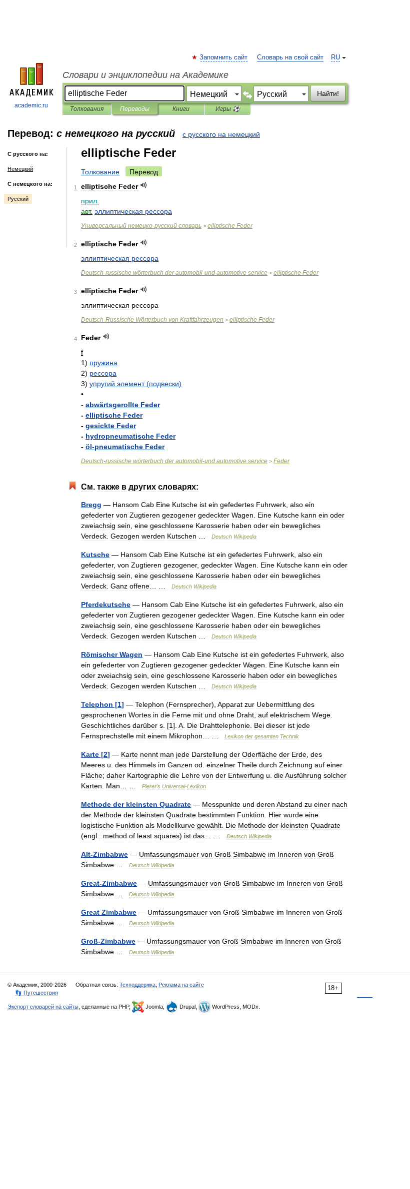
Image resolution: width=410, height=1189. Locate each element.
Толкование (100, 172)
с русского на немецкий (221, 134)
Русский (18, 199)
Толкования (87, 108)
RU (335, 57)
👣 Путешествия (36, 993)
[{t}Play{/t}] (144, 185)
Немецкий (20, 169)
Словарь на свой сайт (290, 57)
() (136, 384)
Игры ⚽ (228, 108)
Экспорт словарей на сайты (43, 1007)
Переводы (135, 108)
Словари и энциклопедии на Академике (145, 75)
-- (174, 272)
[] (102, 704)
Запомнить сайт (224, 57)
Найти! (328, 93)
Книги (181, 108)
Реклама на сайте (181, 985)
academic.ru (31, 105)
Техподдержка (138, 985)
